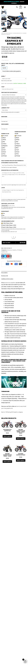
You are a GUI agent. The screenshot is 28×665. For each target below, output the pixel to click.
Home (2, 33)
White (4, 139)
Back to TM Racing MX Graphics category (12, 412)
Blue (4, 147)
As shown (5, 135)
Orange (5, 155)
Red (4, 141)
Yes (4, 213)
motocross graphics (10, 282)
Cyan (4, 149)
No (3, 215)
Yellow (4, 143)
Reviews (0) (4, 275)
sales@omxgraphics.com (15, 327)
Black (4, 137)
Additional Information (7, 279)
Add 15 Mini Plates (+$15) (9, 227)
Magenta (5, 145)
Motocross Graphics (8, 33)
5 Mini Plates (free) (8, 223)
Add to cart (14, 242)
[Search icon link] (17, 7)
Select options (7, 436)
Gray (4, 153)
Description (4, 272)
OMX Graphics (8, 258)
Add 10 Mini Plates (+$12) (9, 225)
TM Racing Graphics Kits (17, 33)
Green (4, 151)
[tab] (14, 272)
